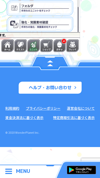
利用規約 (12, 108)
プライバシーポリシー (43, 108)
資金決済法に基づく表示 (24, 117)
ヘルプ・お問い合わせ (50, 87)
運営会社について (81, 108)
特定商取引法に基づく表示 (74, 117)
